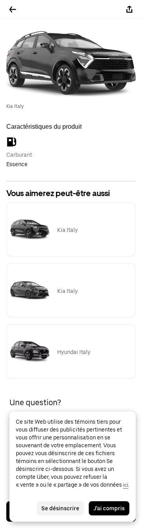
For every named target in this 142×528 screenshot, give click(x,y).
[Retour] (12, 9)
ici (125, 485)
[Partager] (129, 9)
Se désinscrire (60, 508)
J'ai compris (109, 508)
